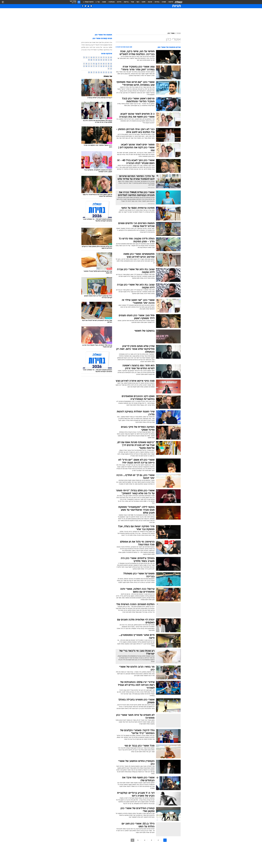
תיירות (119, 2)
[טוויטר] (85, 6)
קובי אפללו (102, 50)
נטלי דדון (95, 45)
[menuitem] (169, 2)
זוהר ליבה (92, 47)
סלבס (143, 2)
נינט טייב (84, 50)
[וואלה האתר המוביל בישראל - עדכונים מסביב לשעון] (178, 2)
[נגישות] (3, 2)
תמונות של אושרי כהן (103, 35)
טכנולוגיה (111, 2)
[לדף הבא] (132, 840)
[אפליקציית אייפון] (88, 6)
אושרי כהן (171, 33)
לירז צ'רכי (90, 50)
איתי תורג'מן (108, 42)
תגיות (179, 33)
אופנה (104, 2)
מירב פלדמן (85, 47)
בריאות (126, 2)
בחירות (157, 2)
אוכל (132, 2)
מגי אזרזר (84, 45)
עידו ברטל (109, 50)
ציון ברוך (89, 45)
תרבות (150, 2)
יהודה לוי (100, 45)
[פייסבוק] (82, 6)
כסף (138, 2)
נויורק (83, 42)
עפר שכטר (95, 42)
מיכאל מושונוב (107, 45)
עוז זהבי (105, 47)
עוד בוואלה (108, 76)
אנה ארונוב (88, 42)
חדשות (170, 2)
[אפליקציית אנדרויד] (91, 6)
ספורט (164, 2)
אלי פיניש (99, 47)
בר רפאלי (96, 50)
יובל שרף (101, 42)
